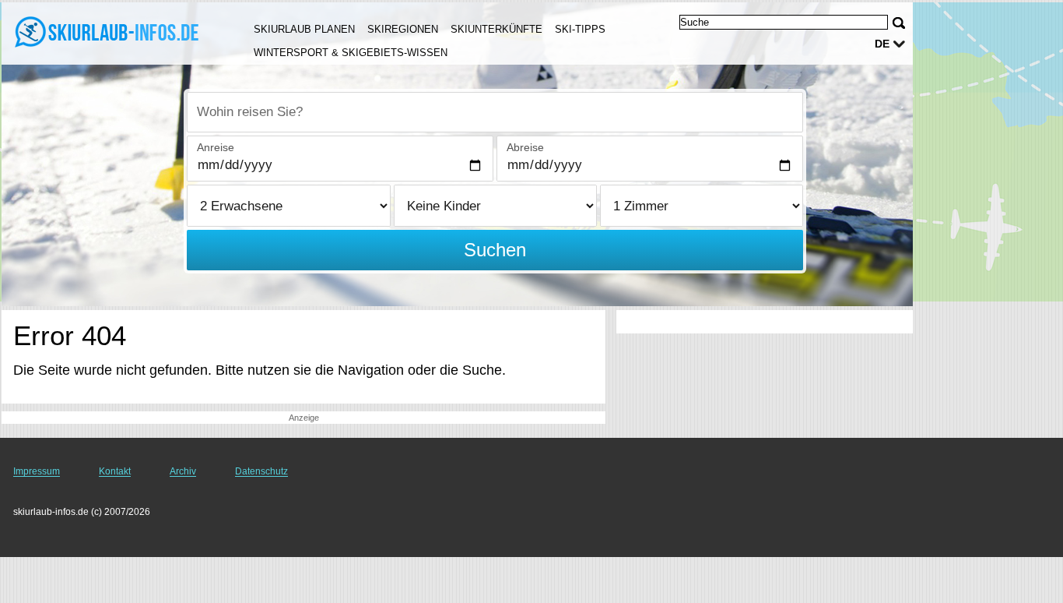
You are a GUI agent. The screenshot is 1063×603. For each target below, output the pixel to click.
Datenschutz (261, 471)
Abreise (525, 147)
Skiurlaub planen (304, 29)
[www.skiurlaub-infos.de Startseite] (109, 32)
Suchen (495, 249)
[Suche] (899, 23)
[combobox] (495, 112)
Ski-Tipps (580, 29)
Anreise (215, 147)
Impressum (36, 471)
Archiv (183, 471)
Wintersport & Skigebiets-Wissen (350, 52)
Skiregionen (402, 29)
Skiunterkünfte (496, 29)
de (882, 43)
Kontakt (115, 471)
